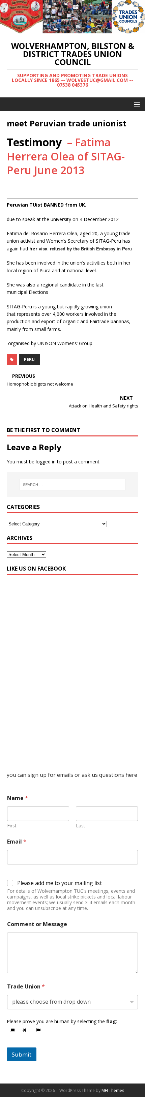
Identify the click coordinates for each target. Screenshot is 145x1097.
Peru (29, 359)
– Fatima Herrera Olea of (66, 156)
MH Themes (113, 1090)
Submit (21, 1054)
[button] (135, 104)
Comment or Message (37, 924)
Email (16, 842)
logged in (46, 461)
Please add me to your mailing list (59, 883)
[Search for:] (72, 484)
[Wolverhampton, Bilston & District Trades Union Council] (72, 29)
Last (80, 825)
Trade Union (26, 986)
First (12, 825)
